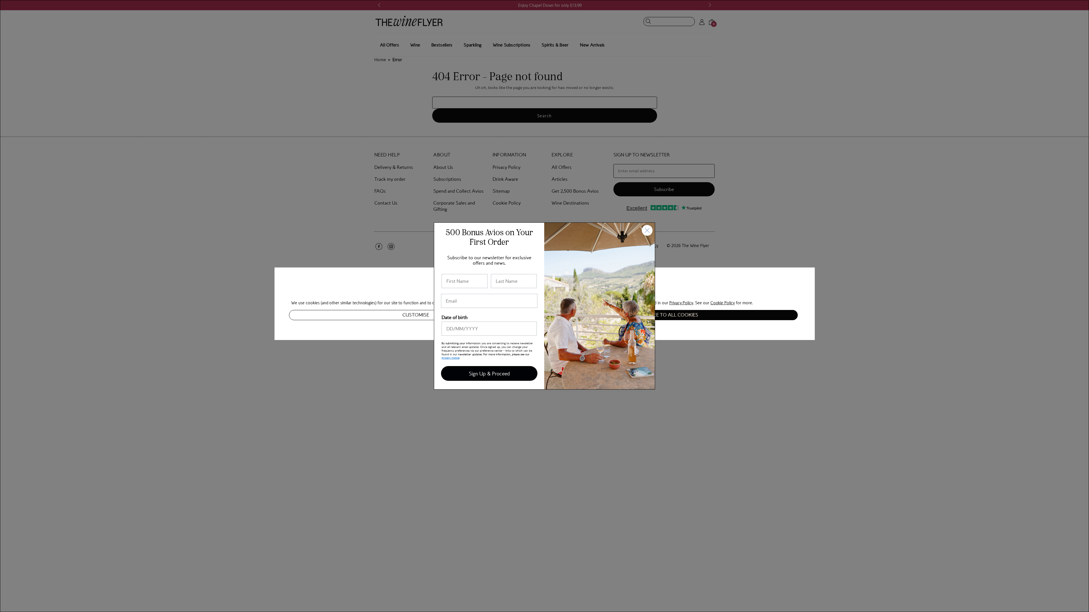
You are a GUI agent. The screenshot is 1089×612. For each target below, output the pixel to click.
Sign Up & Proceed (489, 374)
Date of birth (455, 317)
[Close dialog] (647, 230)
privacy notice (450, 357)
